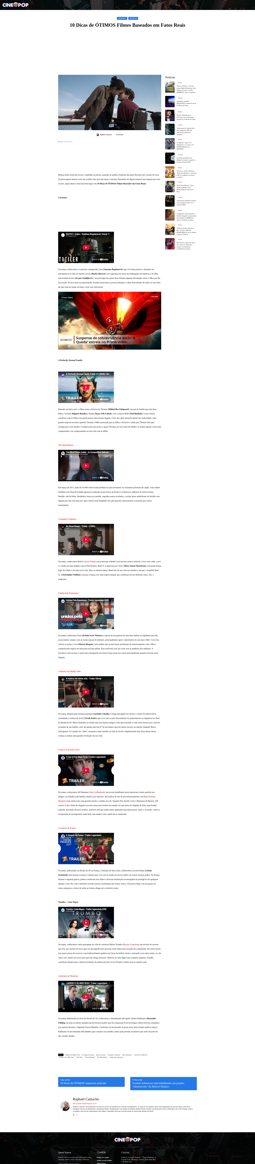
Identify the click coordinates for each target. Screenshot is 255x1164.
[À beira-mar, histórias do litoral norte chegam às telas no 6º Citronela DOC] (170, 201)
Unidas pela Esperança (68, 593)
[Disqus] (109, 1074)
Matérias (122, 18)
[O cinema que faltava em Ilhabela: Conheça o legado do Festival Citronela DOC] (170, 158)
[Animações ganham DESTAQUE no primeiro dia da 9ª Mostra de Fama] (170, 101)
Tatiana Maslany (90, 1107)
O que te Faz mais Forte (69, 749)
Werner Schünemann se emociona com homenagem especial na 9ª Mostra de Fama (186, 117)
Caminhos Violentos (67, 519)
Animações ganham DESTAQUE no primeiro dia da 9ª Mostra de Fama (186, 103)
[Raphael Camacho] (98, 134)
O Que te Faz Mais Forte (66, 1107)
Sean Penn (90, 561)
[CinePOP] (24, 4)
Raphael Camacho (106, 134)
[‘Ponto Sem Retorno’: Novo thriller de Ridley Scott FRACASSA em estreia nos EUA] (170, 186)
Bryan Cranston (131, 944)
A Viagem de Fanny (67, 828)
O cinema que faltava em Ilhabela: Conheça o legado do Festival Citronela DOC (186, 160)
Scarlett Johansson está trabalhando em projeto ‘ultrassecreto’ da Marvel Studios (158, 1135)
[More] (145, 65)
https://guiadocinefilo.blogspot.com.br (85, 1154)
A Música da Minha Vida (69, 671)
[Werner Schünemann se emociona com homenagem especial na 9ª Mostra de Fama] (170, 115)
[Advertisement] (127, 46)
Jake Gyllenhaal (96, 792)
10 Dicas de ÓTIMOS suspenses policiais (83, 1133)
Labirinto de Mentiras (68, 976)
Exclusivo (180, 125)
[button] (176, 5)
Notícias (133, 18)
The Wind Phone (65, 445)
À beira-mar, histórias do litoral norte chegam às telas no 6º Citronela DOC (186, 203)
